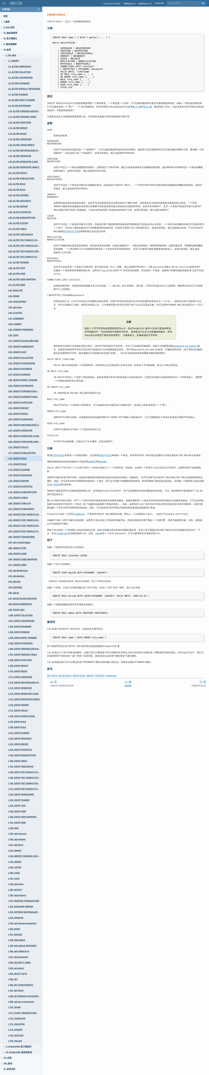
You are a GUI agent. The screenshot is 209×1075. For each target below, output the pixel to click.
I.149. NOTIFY (15, 889)
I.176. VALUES (15, 1041)
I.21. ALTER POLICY (17, 172)
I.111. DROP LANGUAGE (20, 677)
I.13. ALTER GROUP (17, 128)
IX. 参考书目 (9, 1069)
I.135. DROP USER (17, 811)
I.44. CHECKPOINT (17, 301)
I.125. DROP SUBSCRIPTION (22, 755)
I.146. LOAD (14, 872)
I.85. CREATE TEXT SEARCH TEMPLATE (25, 531)
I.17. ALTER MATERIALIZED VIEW (24, 150)
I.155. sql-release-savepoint (22, 923)
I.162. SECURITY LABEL (19, 962)
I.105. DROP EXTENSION (20, 643)
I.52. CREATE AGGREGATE (21, 346)
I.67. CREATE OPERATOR (20, 430)
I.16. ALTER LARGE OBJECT (21, 145)
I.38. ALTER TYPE (16, 268)
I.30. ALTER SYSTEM (18, 223)
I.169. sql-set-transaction (21, 1001)
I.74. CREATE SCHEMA (19, 469)
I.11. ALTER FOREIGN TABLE (22, 116)
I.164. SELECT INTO (17, 973)
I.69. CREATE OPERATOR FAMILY (24, 441)
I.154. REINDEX (15, 917)
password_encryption (185, 345)
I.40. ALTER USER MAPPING (22, 279)
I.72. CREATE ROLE (17, 458)
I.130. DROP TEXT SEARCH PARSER (25, 783)
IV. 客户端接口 (10, 38)
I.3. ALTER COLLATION (19, 72)
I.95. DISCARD (15, 587)
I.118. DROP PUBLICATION (21, 716)
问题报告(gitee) (129, 3)
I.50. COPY (13, 335)
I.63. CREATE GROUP (18, 408)
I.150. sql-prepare (17, 895)
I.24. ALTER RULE (16, 189)
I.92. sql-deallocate (18, 570)
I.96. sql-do (13, 592)
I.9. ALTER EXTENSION (19, 105)
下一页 (202, 681)
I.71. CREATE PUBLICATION (22, 453)
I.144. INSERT (15, 861)
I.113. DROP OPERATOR (20, 688)
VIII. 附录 (8, 1063)
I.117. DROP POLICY (18, 710)
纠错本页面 (159, 3)
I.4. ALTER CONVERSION (20, 77)
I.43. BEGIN (13, 296)
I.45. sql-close (15, 307)
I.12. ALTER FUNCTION (19, 122)
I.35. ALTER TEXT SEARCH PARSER (25, 251)
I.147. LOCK (14, 878)
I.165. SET (13, 979)
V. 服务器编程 (10, 44)
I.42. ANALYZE (15, 290)
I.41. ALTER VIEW (16, 284)
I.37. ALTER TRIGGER (18, 262)
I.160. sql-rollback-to (18, 951)
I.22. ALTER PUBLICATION (21, 178)
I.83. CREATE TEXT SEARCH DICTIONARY (25, 520)
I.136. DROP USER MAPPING (22, 816)
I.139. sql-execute (17, 833)
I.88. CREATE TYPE (17, 548)
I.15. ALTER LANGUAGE (20, 139)
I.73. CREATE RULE (17, 464)
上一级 (128, 681)
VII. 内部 (8, 1057)
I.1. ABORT (13, 60)
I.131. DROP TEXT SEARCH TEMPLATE (25, 788)
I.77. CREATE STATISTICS (20, 486)
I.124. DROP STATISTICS (20, 749)
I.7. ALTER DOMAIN (18, 94)
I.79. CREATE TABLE (18, 497)
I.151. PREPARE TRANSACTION (23, 900)
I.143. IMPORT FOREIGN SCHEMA (24, 856)
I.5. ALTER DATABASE (19, 83)
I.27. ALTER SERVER (18, 206)
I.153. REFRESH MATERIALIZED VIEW (25, 912)
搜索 (203, 3)
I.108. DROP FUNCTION (20, 660)
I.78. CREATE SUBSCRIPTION (22, 492)
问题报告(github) (145, 3)
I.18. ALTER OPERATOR (19, 156)
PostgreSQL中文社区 (112, 3)
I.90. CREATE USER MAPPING (22, 559)
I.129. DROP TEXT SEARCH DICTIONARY (25, 777)
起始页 (128, 685)
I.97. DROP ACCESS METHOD (22, 598)
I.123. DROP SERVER (18, 744)
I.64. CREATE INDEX (18, 413)
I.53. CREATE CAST (17, 352)
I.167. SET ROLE (16, 990)
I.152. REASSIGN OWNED (20, 906)
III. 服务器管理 (10, 32)
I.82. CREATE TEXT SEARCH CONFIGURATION (25, 514)
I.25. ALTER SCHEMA (18, 195)
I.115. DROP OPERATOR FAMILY (24, 699)
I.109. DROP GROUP (18, 665)
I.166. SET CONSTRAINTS (20, 985)
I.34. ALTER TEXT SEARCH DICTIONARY (25, 245)
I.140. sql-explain (17, 839)
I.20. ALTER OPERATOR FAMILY (23, 167)
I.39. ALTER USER (16, 273)
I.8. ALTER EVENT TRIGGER (21, 100)
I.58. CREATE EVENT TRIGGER (22, 380)
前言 (6, 16)
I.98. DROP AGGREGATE (20, 604)
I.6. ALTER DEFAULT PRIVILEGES (24, 88)
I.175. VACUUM (15, 1035)
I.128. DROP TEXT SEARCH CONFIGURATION (25, 772)
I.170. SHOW (14, 1007)
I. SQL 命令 (11, 55)
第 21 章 (137, 106)
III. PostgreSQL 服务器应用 (19, 1052)
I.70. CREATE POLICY (18, 447)
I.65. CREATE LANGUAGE (20, 419)
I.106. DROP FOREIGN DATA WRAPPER (25, 648)
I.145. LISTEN (14, 867)
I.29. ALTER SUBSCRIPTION (21, 217)
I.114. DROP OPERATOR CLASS (23, 693)
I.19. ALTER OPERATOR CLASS (23, 161)
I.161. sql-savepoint (18, 957)
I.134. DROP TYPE (17, 805)
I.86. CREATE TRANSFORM (21, 536)
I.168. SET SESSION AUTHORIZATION (25, 996)
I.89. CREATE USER (17, 553)
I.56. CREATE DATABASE (20, 368)
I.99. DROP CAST (16, 609)
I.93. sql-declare (16, 576)
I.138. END (13, 828)
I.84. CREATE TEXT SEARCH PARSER (25, 525)
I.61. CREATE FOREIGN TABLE (23, 396)
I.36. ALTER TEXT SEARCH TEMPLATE (25, 256)
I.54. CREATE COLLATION (20, 357)
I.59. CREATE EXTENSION (20, 385)
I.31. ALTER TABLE (17, 228)
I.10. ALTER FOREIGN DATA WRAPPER (25, 111)
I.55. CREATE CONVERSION (21, 363)
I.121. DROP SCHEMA (18, 733)
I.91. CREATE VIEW (17, 564)
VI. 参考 (7, 49)
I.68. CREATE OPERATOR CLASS (23, 436)
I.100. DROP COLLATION (20, 615)
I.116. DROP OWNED (18, 705)
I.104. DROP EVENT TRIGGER (22, 637)
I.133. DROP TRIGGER (19, 800)
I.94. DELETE (14, 581)
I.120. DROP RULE (17, 727)
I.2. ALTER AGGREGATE (19, 66)
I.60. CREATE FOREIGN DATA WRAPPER (25, 391)
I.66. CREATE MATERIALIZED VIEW (25, 425)
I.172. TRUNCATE (16, 1018)
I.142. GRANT (15, 850)
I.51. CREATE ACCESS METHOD (23, 340)
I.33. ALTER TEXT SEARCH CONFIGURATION (25, 240)
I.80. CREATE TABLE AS (19, 503)
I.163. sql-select (16, 968)
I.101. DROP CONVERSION (21, 620)
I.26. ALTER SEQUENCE (19, 200)
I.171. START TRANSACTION (22, 1013)
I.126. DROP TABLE (17, 761)
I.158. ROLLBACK (16, 940)
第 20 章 (147, 106)
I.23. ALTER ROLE (16, 184)
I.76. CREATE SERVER (18, 480)
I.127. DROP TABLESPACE (20, 766)
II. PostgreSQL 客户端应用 (18, 1046)
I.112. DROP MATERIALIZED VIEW (25, 682)
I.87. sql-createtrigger (19, 542)
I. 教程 (7, 21)
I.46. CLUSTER (15, 312)
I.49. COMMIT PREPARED (20, 329)
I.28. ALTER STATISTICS (19, 212)
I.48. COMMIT (15, 324)
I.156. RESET (14, 929)
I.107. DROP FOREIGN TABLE (22, 654)
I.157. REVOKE (15, 934)
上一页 (53, 681)
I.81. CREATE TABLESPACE (21, 508)
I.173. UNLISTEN (16, 1024)
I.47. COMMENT (16, 318)
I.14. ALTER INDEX (17, 133)
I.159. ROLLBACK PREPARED (22, 945)
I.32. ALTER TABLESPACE (20, 234)
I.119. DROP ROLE (17, 721)
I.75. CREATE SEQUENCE (20, 475)
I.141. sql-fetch (15, 844)
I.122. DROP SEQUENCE (20, 738)
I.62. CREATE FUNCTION (20, 402)
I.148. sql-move (16, 884)
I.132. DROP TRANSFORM (21, 794)
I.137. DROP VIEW (17, 822)
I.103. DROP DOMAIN (19, 632)
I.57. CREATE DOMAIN (19, 374)
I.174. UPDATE (15, 1029)
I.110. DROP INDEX (17, 671)
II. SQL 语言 (9, 27)
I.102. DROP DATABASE (19, 626)
